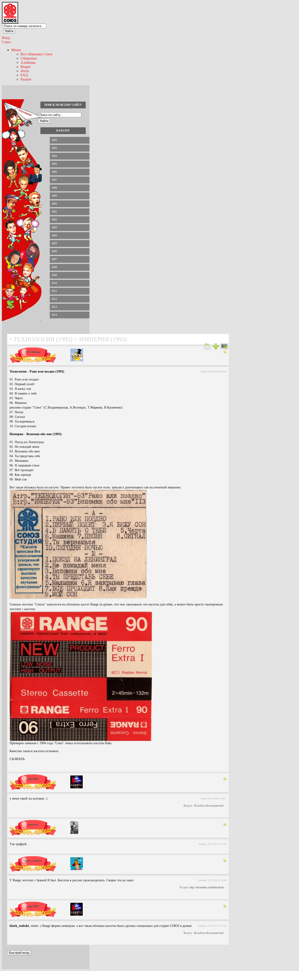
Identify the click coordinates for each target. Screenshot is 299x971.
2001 (54, 211)
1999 (54, 195)
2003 (54, 227)
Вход (6, 38)
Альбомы (28, 62)
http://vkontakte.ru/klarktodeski (207, 887)
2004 (54, 235)
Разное (26, 79)
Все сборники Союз (36, 54)
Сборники (29, 58)
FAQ (24, 75)
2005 (54, 243)
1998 (54, 187)
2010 (54, 283)
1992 (54, 140)
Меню (16, 50)
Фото (25, 71)
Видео (26, 67)
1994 (54, 156)
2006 (54, 251)
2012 (54, 299)
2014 (54, 315)
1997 (54, 179)
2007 (54, 259)
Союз (6, 42)
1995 (54, 164)
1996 (54, 172)
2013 (54, 307)
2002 (54, 219)
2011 (54, 291)
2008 (54, 267)
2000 (54, 203)
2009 (54, 275)
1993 (54, 148)
